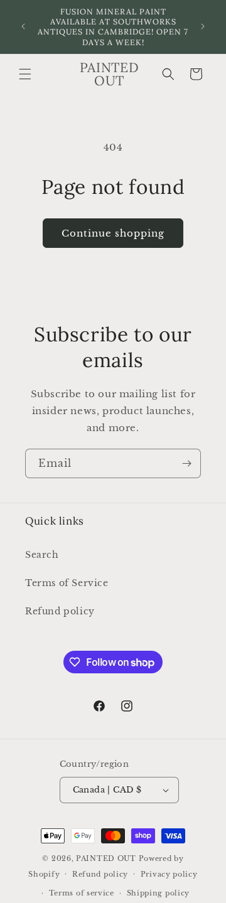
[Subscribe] (186, 463)
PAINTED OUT (106, 858)
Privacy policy (169, 874)
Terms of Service (67, 583)
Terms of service (81, 893)
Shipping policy (158, 893)
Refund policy (60, 611)
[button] (25, 74)
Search (42, 554)
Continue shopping (113, 233)
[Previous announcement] (23, 26)
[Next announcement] (203, 26)
